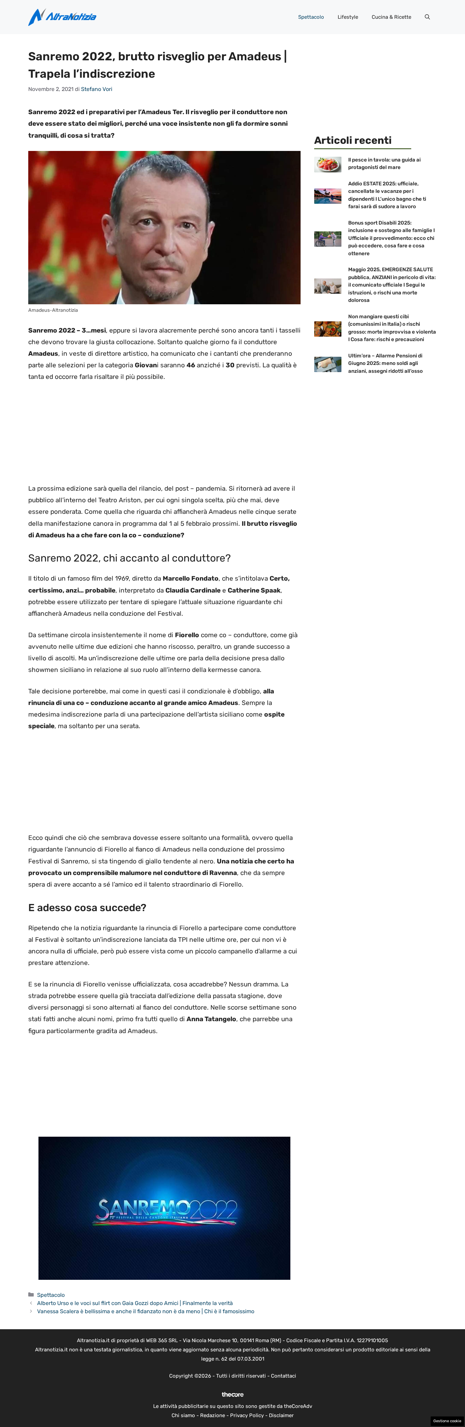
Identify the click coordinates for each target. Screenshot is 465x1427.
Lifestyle (348, 17)
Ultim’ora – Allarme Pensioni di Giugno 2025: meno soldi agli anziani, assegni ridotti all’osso (385, 363)
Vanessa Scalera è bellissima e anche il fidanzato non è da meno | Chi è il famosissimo (145, 1311)
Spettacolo (311, 17)
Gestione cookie (447, 1421)
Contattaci (283, 1376)
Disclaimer (281, 1415)
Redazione (212, 1415)
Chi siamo (183, 1415)
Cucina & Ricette (391, 17)
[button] (427, 17)
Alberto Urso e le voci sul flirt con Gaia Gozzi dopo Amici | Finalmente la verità (135, 1303)
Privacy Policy (247, 1415)
